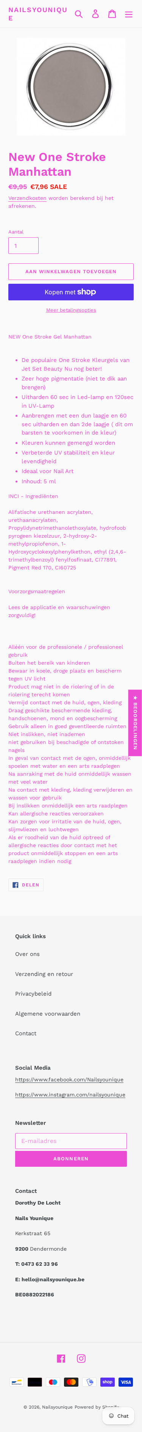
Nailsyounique (38, 14)
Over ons (27, 954)
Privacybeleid (33, 993)
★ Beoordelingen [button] (135, 723)
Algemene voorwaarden (47, 1013)
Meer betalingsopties (71, 310)
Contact (25, 1033)
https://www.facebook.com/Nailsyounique (69, 1079)
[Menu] (128, 14)
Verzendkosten (27, 198)
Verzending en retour (44, 974)
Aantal (15, 232)
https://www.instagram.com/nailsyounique (70, 1095)
